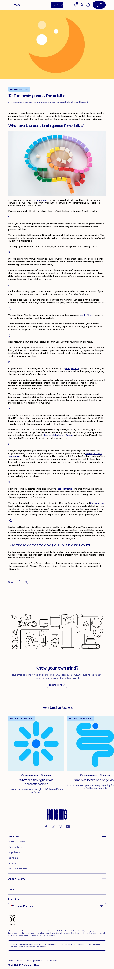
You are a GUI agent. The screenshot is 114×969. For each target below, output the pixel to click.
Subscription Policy (35, 960)
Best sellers (15, 847)
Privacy (20, 960)
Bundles (13, 857)
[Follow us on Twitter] (53, 826)
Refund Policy (53, 960)
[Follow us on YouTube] (68, 826)
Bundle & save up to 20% (22, 868)
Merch (12, 863)
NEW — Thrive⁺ (17, 841)
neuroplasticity (72, 368)
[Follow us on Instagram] (60, 826)
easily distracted (64, 488)
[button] (57, 836)
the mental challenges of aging (58, 435)
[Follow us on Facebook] (46, 826)
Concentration (97, 503)
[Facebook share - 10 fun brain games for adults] (19, 582)
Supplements (16, 852)
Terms (11, 960)
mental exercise (41, 199)
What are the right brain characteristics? (36, 782)
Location (13, 899)
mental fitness (86, 315)
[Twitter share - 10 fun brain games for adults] (26, 582)
